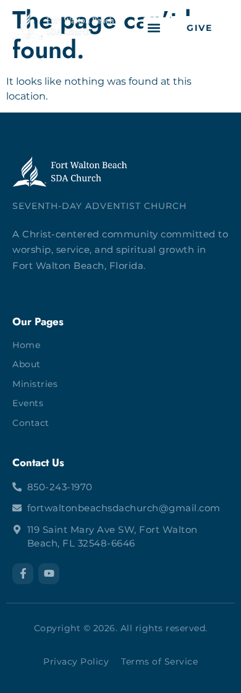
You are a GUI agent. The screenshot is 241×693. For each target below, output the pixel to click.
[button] (153, 27)
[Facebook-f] (22, 573)
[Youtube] (48, 573)
